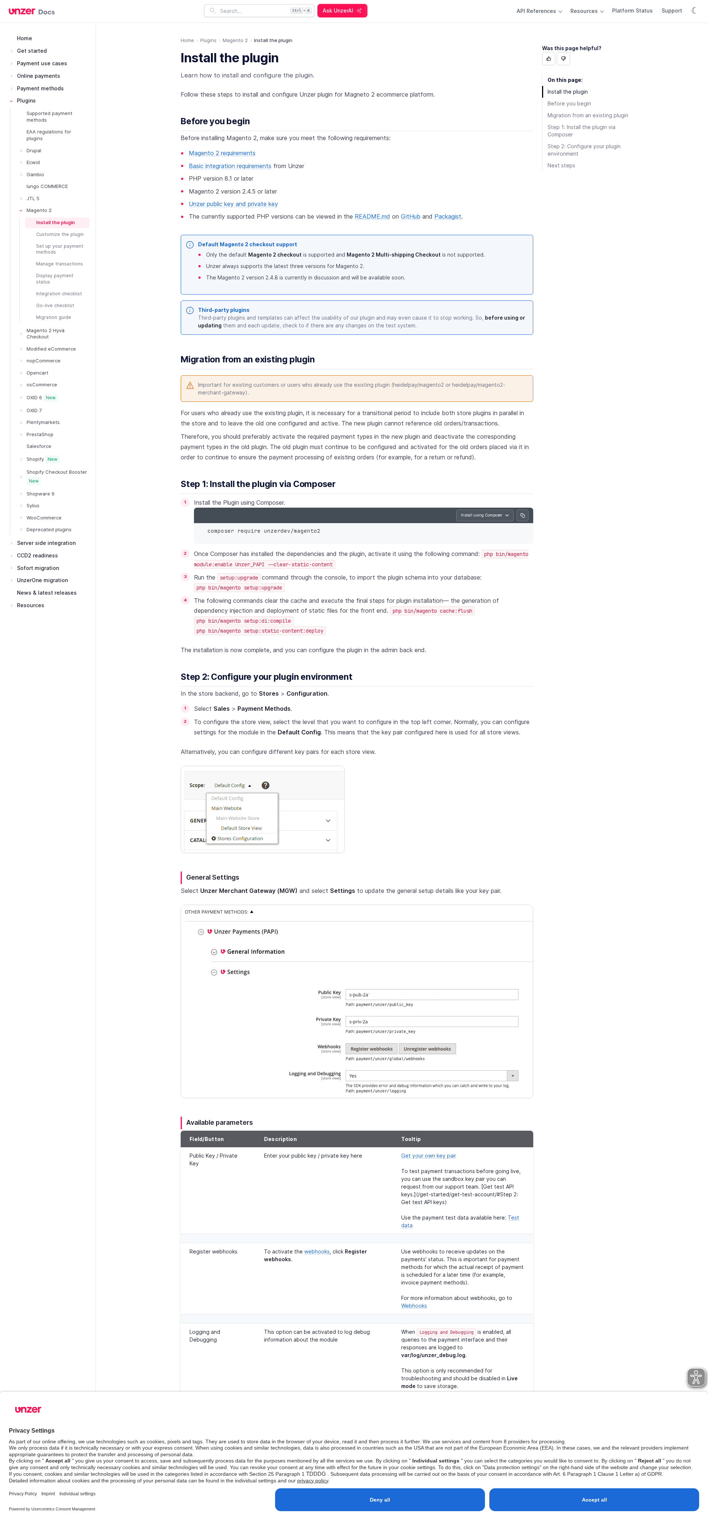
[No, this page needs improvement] (563, 58)
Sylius (33, 505)
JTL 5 (33, 198)
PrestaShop (40, 434)
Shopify (42, 459)
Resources (584, 11)
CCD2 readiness (37, 555)
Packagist (447, 216)
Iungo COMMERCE (47, 186)
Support (672, 10)
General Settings (212, 877)
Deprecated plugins (49, 529)
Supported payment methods (49, 116)
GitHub (410, 216)
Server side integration (46, 543)
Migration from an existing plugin (248, 359)
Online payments (38, 76)
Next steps (561, 165)
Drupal (34, 150)
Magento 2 (39, 210)
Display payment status (54, 279)
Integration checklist (59, 293)
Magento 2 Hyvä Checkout (46, 333)
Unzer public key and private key (233, 204)
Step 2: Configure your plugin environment (267, 677)
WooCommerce (44, 518)
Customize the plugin (60, 234)
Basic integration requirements (230, 166)
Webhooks (414, 1305)
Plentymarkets (43, 422)
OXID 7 (34, 410)
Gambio (35, 174)
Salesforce (39, 446)
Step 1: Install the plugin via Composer (258, 484)
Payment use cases (42, 63)
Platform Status (632, 10)
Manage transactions (59, 264)
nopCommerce (43, 361)
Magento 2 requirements (222, 153)
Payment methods (40, 88)
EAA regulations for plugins (49, 135)
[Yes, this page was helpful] (548, 58)
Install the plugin (55, 222)
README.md (372, 216)
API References (537, 11)
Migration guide (53, 317)
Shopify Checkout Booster (57, 476)
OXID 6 (41, 397)
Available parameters (219, 1122)
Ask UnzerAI (338, 10)
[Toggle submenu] (11, 51)
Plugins (26, 100)
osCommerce (42, 384)
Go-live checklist (55, 305)
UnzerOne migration (42, 580)
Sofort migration (38, 568)
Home (24, 38)
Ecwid (33, 162)
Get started (32, 51)
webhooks (317, 1251)
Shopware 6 (41, 494)
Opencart (37, 373)
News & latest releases (47, 592)
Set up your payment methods (59, 249)
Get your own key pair (428, 1155)
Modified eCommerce (51, 349)
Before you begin (215, 121)
